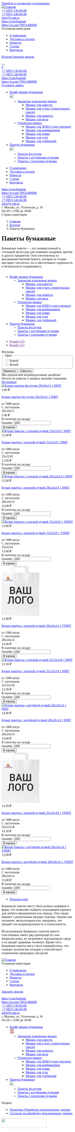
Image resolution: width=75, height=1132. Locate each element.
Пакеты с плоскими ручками (37, 161)
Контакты (16, 50)
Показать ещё (19, 899)
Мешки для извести (39, 105)
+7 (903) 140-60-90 (14, 14)
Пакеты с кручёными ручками (38, 157)
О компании (18, 35)
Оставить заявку (13, 85)
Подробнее (9, 382)
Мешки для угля (37, 137)
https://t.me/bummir (14, 21)
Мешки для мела (37, 119)
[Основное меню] (3, 64)
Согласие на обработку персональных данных (41, 1113)
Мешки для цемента (39, 115)
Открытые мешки (30, 123)
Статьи (14, 46)
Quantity (7, 422)
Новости (15, 42)
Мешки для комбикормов (43, 130)
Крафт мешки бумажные (26, 92)
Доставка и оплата (22, 39)
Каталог (7, 56)
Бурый (14, 360)
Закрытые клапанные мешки (37, 101)
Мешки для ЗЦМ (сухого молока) (48, 126)
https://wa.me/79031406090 (19, 25)
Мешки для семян (38, 134)
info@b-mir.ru (11, 17)
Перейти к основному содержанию (26, 3)
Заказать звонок (23, 56)
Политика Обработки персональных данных (40, 1109)
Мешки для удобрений (41, 141)
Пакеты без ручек (30, 154)
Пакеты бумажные (22, 144)
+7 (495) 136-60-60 (14, 10)
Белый (14, 364)
